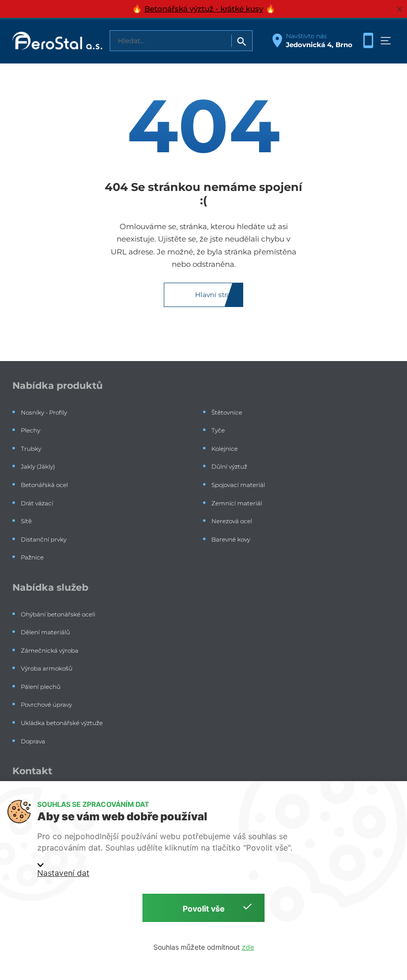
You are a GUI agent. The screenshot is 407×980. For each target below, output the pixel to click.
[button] (386, 41)
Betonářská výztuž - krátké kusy (203, 8)
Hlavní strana (217, 295)
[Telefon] (368, 40)
